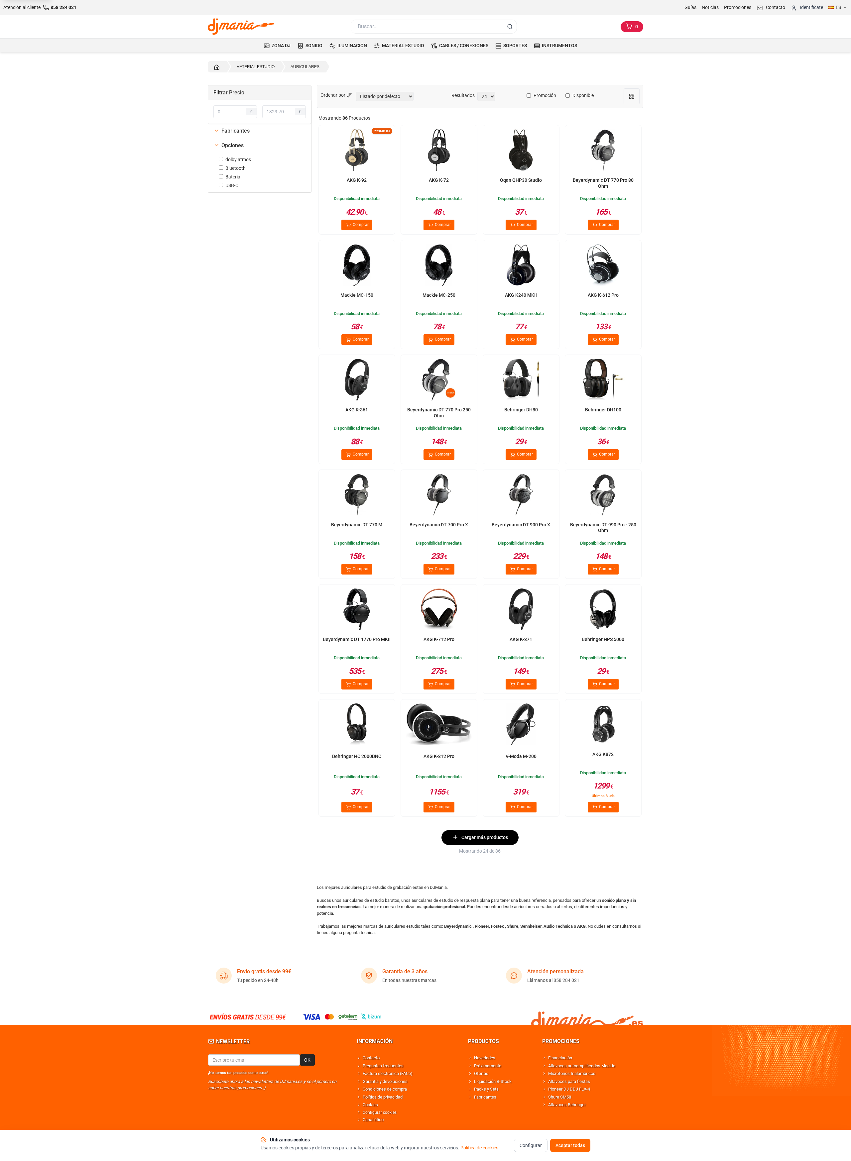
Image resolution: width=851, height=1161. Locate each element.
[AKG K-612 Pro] (603, 266)
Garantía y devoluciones (385, 1081)
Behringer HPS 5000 (603, 639)
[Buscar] (510, 26)
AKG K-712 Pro (439, 639)
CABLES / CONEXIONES (463, 45)
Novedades (484, 1057)
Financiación (560, 1057)
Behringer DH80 (521, 409)
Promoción (545, 95)
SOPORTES (515, 45)
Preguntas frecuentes (383, 1065)
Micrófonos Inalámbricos (571, 1073)
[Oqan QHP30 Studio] (521, 151)
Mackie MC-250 (439, 295)
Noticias (710, 7)
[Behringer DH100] (603, 381)
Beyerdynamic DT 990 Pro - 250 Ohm (603, 527)
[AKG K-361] (356, 381)
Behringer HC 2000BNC (356, 756)
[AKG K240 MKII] (521, 266)
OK (307, 1060)
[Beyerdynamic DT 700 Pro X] (439, 496)
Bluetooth (235, 168)
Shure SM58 (559, 1097)
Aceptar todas (570, 1145)
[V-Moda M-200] (521, 725)
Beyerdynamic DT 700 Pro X (439, 524)
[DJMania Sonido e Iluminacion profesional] (587, 1017)
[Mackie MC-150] (356, 266)
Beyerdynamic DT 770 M (356, 524)
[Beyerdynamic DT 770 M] (356, 496)
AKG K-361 (356, 409)
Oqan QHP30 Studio (521, 180)
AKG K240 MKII (521, 295)
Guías (690, 7)
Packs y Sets (486, 1089)
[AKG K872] (603, 725)
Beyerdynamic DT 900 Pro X (521, 524)
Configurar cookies (380, 1112)
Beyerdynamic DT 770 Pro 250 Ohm (439, 412)
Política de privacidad (383, 1097)
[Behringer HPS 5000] (603, 610)
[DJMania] (241, 27)
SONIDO (313, 45)
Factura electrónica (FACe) (388, 1073)
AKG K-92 (357, 180)
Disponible (583, 95)
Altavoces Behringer (567, 1104)
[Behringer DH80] (521, 381)
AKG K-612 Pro (603, 295)
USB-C (231, 185)
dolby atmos (238, 159)
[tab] (259, 131)
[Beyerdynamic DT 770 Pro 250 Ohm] (439, 381)
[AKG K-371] (521, 610)
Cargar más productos (484, 837)
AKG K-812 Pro (439, 756)
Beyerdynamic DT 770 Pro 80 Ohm (603, 183)
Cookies (370, 1104)
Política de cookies (479, 1147)
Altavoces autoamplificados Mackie (581, 1065)
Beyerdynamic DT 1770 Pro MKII (357, 639)
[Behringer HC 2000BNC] (356, 725)
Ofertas (481, 1073)
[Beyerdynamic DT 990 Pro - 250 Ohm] (603, 496)
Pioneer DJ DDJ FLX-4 (569, 1089)
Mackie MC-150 (356, 295)
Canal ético (373, 1119)
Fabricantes (485, 1097)
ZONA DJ (281, 45)
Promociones (737, 7)
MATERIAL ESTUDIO (403, 45)
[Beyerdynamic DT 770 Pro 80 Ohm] (603, 151)
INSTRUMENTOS (559, 45)
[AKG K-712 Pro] (439, 610)
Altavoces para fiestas (569, 1081)
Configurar (531, 1145)
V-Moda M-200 (521, 756)
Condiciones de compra (385, 1089)
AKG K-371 (521, 639)
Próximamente (487, 1065)
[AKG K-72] (439, 151)
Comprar (360, 224)
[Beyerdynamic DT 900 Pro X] (521, 496)
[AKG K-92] (356, 151)
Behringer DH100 (603, 409)
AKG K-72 (439, 180)
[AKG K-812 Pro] (439, 725)
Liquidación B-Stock (493, 1081)
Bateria (232, 176)
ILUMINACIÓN (352, 45)
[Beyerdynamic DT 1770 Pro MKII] (356, 610)
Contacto (371, 1057)
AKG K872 (603, 754)
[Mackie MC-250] (439, 266)
